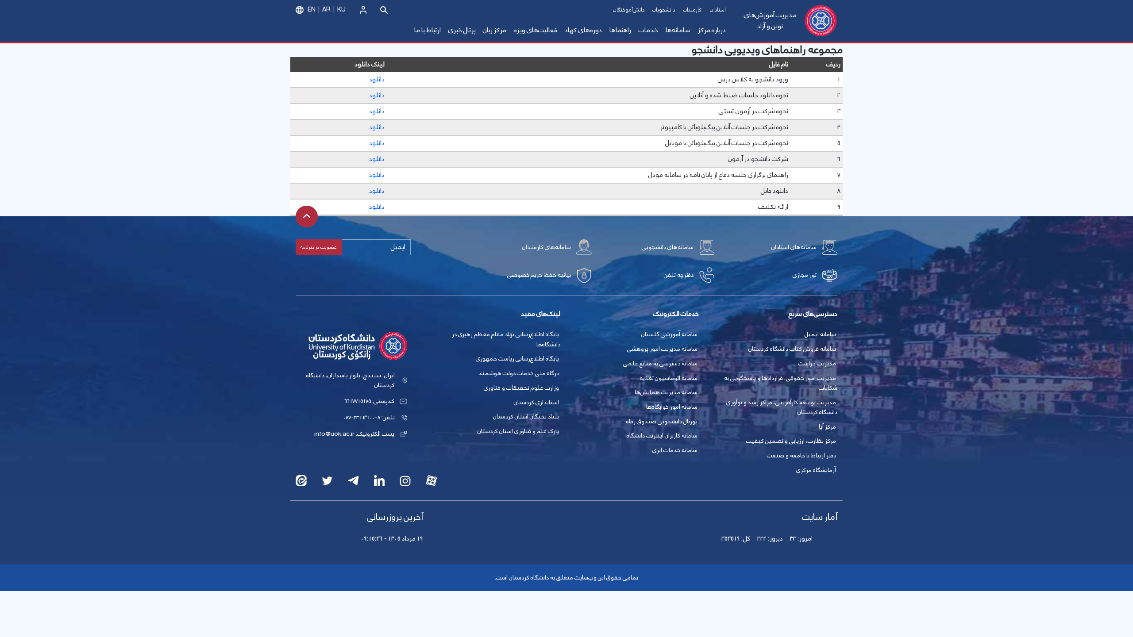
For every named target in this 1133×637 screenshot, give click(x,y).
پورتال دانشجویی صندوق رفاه (662, 421)
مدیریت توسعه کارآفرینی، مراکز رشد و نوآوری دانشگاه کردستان (781, 408)
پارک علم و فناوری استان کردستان (518, 431)
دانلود (377, 79)
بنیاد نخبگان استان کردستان (526, 417)
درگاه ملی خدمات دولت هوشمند (518, 373)
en (312, 9)
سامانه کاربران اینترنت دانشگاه (662, 436)
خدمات (648, 30)
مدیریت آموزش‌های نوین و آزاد (770, 21)
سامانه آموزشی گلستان (669, 334)
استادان (718, 10)
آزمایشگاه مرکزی (816, 470)
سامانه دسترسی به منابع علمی (660, 363)
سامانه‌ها (678, 30)
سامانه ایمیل (820, 334)
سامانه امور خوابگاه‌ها (672, 407)
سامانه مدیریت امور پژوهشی (662, 349)
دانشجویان (663, 10)
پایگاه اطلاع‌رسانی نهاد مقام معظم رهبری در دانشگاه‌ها (506, 339)
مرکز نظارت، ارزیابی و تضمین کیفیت (791, 441)
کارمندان (692, 10)
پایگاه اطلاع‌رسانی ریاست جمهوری (517, 359)
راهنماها (620, 30)
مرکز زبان (494, 30)
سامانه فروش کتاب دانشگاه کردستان (792, 349)
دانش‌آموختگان (628, 10)
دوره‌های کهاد (583, 30)
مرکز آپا (827, 427)
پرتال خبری (462, 30)
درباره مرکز (712, 30)
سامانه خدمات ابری (675, 450)
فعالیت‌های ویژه (535, 30)
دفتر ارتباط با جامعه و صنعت (801, 455)
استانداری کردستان (536, 402)
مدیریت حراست (817, 363)
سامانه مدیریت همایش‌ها (666, 392)
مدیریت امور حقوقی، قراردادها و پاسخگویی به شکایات (780, 383)
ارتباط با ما (427, 30)
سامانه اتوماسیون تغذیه (669, 378)
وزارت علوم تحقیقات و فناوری (521, 388)
